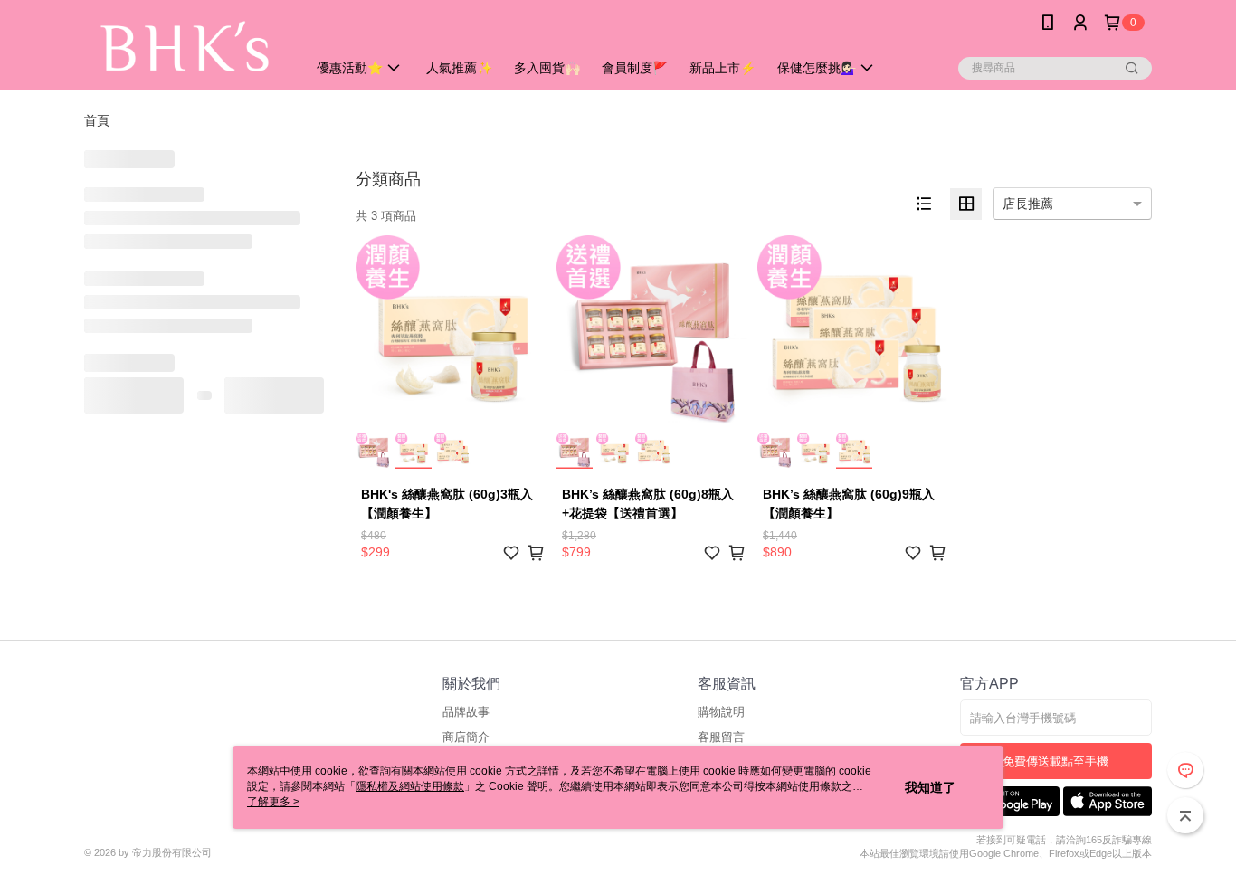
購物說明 (721, 711)
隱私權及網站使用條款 (410, 786)
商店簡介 (466, 737)
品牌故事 (466, 711)
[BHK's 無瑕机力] (184, 47)
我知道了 (930, 787)
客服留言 (721, 737)
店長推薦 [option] (1028, 203)
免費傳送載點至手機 (1055, 761)
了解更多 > (273, 801)
